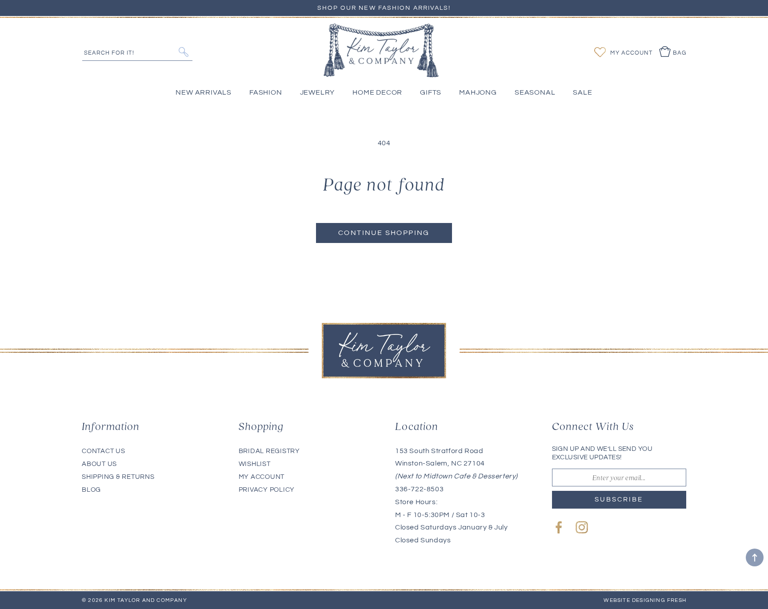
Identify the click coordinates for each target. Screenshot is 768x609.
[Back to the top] (755, 557)
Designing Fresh (659, 600)
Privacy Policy (267, 489)
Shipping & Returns (118, 477)
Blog (91, 489)
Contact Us (103, 451)
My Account (262, 477)
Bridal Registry (269, 451)
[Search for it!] (183, 52)
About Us (99, 464)
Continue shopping (384, 232)
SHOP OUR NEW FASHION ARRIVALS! (384, 8)
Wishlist (255, 464)
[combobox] (137, 52)
